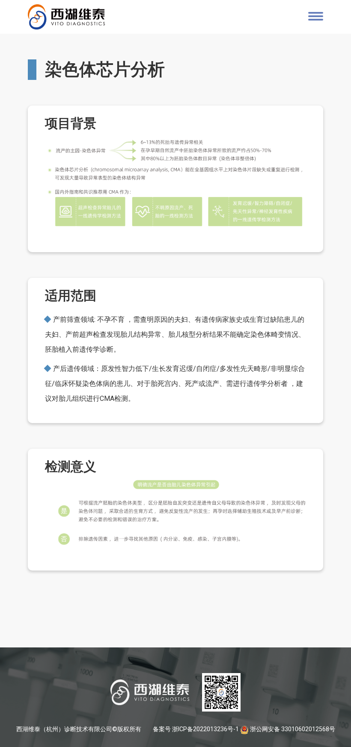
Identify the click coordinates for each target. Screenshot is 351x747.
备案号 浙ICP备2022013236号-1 (196, 729)
